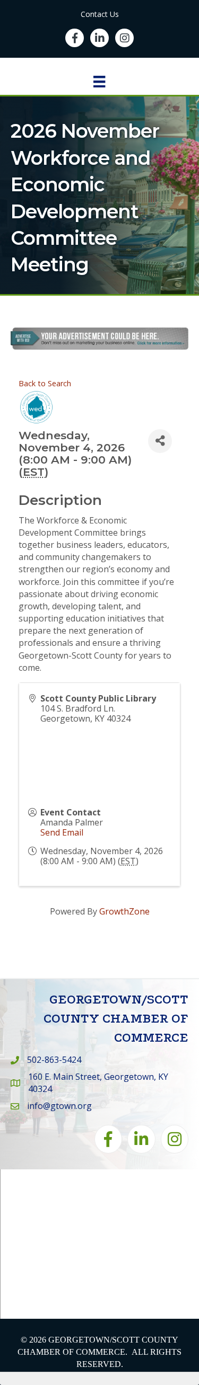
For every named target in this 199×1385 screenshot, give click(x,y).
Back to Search (45, 383)
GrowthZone (124, 911)
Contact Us (100, 14)
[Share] (160, 441)
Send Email (61, 832)
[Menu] (99, 81)
